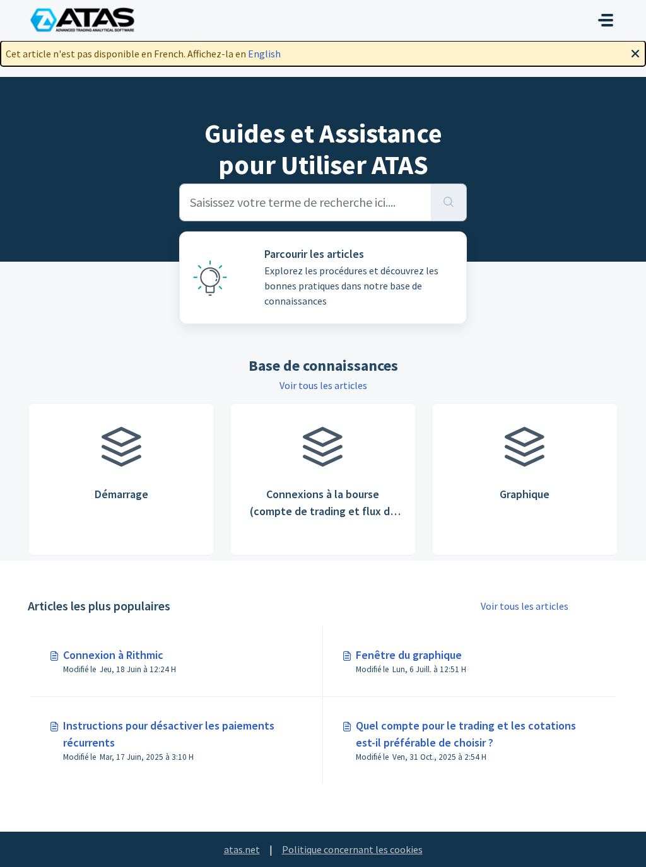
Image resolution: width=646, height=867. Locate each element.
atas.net (242, 849)
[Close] (635, 52)
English (264, 53)
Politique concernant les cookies (352, 849)
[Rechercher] (449, 202)
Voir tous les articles (323, 385)
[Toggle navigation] (605, 20)
